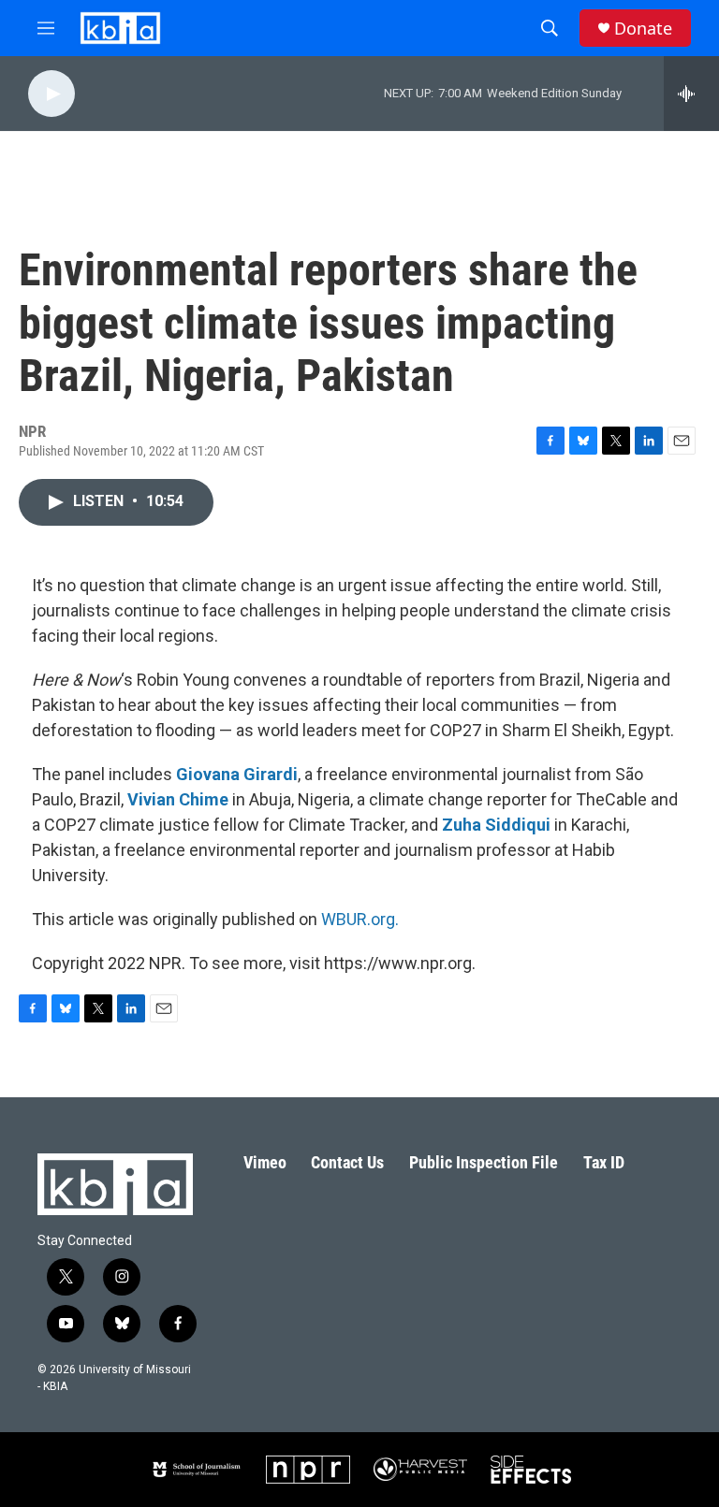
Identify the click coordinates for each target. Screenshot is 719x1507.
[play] (51, 94)
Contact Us (347, 1162)
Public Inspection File (483, 1162)
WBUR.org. (360, 919)
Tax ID (603, 1162)
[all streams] (691, 93)
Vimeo (264, 1162)
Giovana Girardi (237, 774)
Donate (643, 28)
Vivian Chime (177, 799)
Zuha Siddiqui (496, 824)
